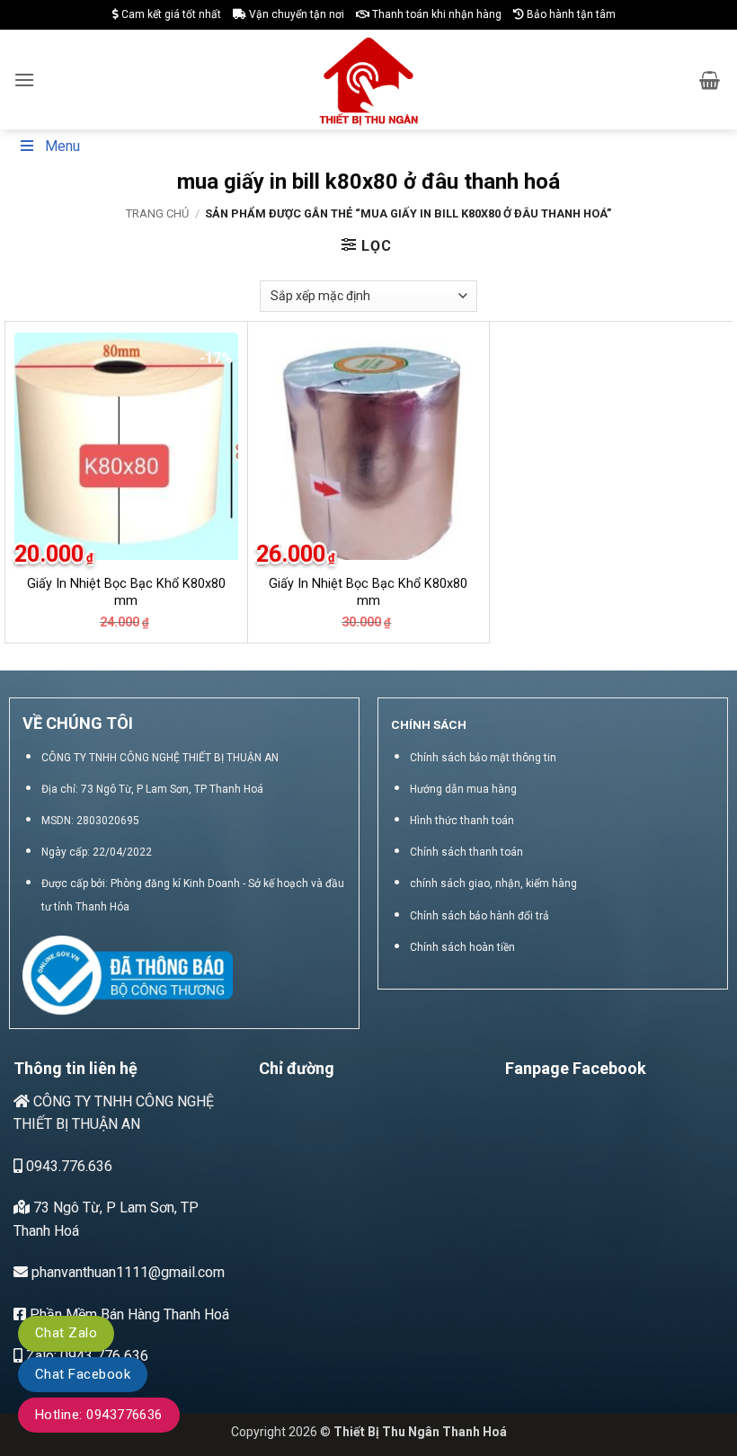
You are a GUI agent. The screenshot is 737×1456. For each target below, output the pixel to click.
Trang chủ (157, 213)
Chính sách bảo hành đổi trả (479, 916)
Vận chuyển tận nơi (295, 14)
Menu (62, 146)
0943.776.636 (67, 1166)
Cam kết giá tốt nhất (170, 14)
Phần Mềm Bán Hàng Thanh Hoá (127, 1314)
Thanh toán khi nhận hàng (435, 14)
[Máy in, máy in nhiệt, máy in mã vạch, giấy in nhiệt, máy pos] (369, 79)
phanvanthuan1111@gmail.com (126, 1272)
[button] (24, 80)
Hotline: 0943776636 (99, 1415)
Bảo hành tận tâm (570, 14)
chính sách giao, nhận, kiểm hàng (493, 883)
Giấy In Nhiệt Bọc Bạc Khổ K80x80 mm (126, 592)
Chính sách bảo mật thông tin (483, 757)
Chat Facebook (82, 1374)
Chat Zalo (66, 1333)
